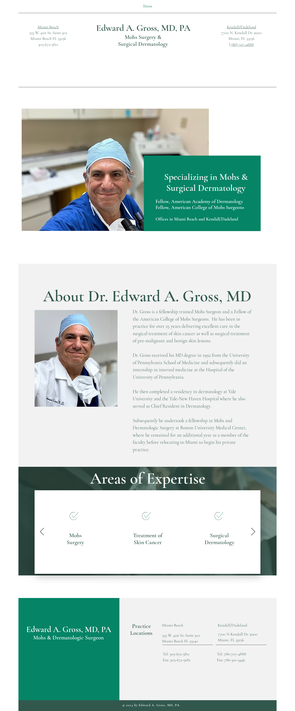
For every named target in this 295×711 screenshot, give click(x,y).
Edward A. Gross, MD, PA (143, 27)
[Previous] (42, 532)
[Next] (253, 532)
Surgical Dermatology (143, 44)
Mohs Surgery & (143, 37)
